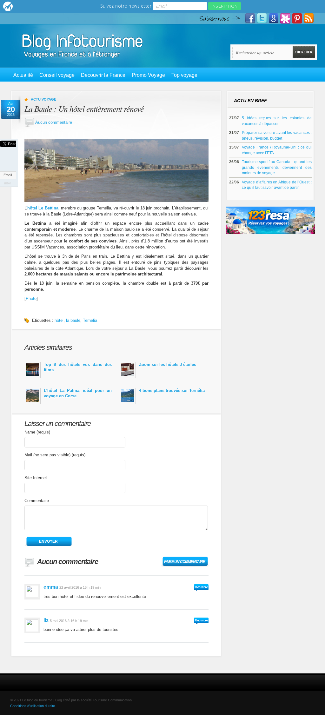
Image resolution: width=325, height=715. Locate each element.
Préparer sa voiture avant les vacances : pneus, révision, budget (277, 135)
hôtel (59, 320)
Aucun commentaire (53, 122)
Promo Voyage (148, 75)
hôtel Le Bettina (42, 208)
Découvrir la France (103, 75)
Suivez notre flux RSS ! (309, 18)
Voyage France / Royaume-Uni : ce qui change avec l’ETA (277, 150)
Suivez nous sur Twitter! (262, 18)
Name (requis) (37, 432)
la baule (73, 320)
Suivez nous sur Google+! (274, 18)
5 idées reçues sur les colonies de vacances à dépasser (277, 121)
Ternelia (90, 320)
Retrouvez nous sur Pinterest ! (297, 18)
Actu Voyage (43, 99)
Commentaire (36, 500)
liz (46, 620)
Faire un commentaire (184, 561)
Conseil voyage (57, 75)
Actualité (23, 75)
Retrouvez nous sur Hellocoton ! (285, 18)
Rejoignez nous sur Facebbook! (250, 18)
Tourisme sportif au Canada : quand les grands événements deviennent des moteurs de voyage (277, 167)
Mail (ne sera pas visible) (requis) (54, 455)
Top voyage (184, 75)
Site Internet (35, 477)
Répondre (201, 587)
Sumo (7, 183)
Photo (31, 298)
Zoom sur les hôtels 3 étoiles (167, 364)
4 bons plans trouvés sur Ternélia (172, 390)
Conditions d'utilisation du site (32, 706)
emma (50, 587)
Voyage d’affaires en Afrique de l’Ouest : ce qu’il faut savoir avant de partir (277, 185)
